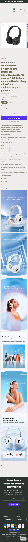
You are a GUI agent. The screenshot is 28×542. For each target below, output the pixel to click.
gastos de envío (14, 95)
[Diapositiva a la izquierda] (10, 54)
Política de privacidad (21, 534)
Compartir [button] (5, 465)
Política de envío (20, 536)
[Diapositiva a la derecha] (17, 54)
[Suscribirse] (23, 499)
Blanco (12, 102)
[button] (3, 9)
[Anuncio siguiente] (25, 1)
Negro (4, 102)
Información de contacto (11, 538)
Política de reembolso (11, 534)
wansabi (13, 532)
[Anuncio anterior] (2, 1)
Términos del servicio (10, 536)
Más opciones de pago (14, 121)
